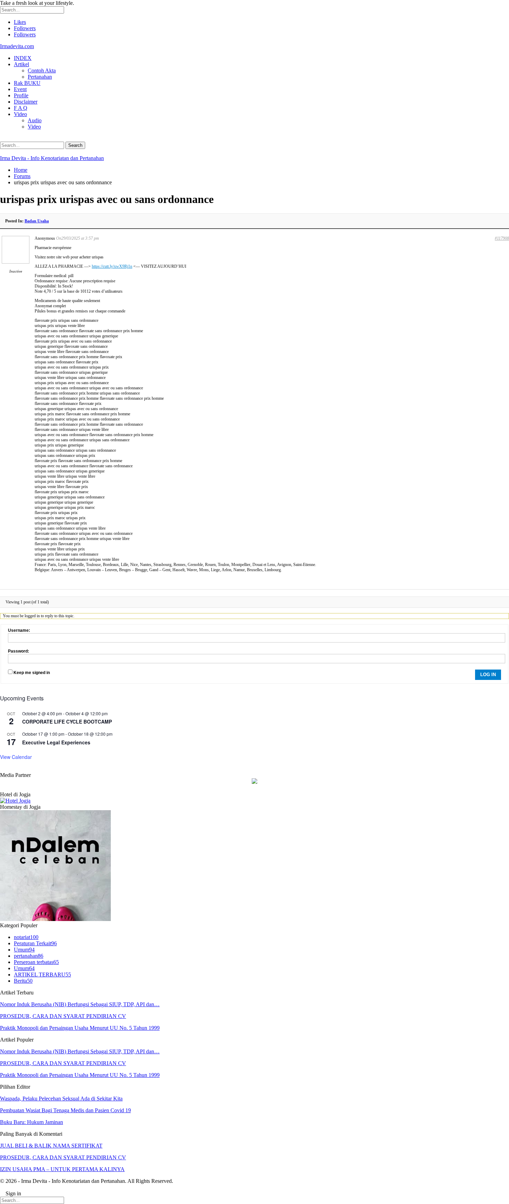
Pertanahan (40, 77)
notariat (26, 937)
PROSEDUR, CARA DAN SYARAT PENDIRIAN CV (63, 1016)
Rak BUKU (27, 83)
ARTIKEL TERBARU (42, 974)
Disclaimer (25, 102)
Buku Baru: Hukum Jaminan (31, 1122)
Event (20, 89)
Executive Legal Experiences (56, 742)
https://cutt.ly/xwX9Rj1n (112, 266)
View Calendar (16, 756)
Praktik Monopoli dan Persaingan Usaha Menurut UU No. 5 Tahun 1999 (80, 1028)
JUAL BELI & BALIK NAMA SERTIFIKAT (51, 1146)
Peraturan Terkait (35, 943)
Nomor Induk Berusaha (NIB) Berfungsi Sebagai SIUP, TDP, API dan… (80, 1004)
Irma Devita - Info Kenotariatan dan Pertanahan (52, 158)
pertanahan (28, 956)
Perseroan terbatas (36, 962)
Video (20, 114)
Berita (23, 981)
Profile (21, 95)
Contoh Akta (42, 70)
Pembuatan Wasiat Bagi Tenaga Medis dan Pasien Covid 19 (65, 1110)
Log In (488, 674)
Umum (24, 950)
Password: (18, 651)
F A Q (20, 108)
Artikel (21, 64)
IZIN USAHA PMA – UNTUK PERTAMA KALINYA (62, 1169)
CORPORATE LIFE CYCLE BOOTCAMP (67, 721)
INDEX (23, 58)
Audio (35, 120)
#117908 (502, 238)
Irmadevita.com (17, 46)
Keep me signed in (32, 672)
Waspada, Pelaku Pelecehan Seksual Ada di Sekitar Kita (61, 1098)
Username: (19, 630)
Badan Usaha (37, 221)
